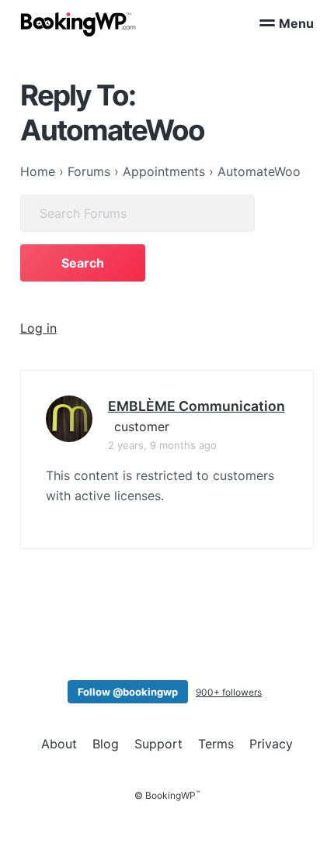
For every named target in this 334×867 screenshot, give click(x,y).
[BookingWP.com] (78, 24)
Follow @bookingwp (128, 692)
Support (158, 743)
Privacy (271, 743)
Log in (38, 328)
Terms (216, 743)
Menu (296, 23)
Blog (105, 743)
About (59, 743)
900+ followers (229, 692)
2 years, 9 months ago (162, 445)
